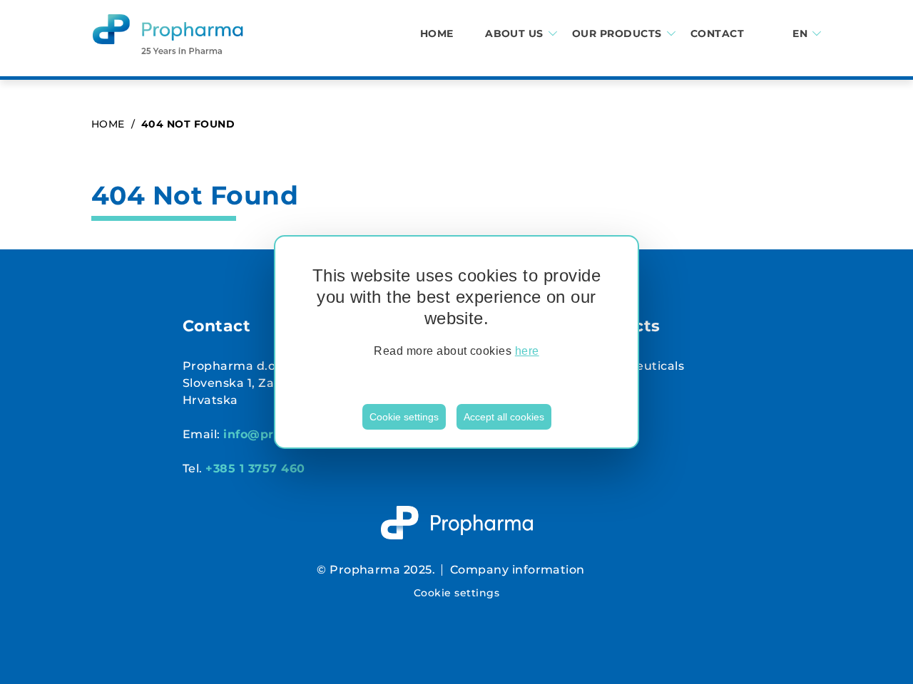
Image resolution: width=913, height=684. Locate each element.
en (799, 34)
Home (437, 34)
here (527, 351)
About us (514, 34)
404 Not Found (188, 124)
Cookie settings (404, 417)
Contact (717, 34)
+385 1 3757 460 (255, 468)
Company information (517, 569)
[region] (456, 342)
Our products (617, 34)
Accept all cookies (504, 417)
